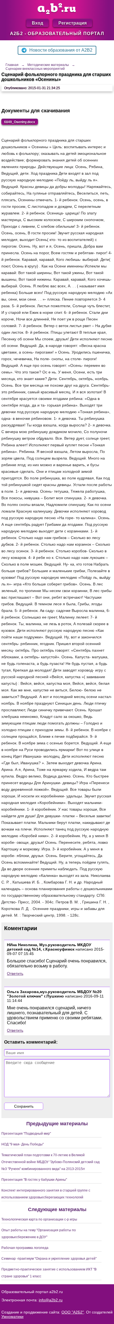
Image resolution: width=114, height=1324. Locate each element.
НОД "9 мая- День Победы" (22, 1144)
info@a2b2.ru (51, 1300)
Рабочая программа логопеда (24, 1248)
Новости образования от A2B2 (60, 50)
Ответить (15, 973)
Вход (37, 23)
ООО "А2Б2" (72, 1312)
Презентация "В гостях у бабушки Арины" (34, 1180)
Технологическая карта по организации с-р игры (39, 1219)
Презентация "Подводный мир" (26, 1133)
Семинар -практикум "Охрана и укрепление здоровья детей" (49, 1259)
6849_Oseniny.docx (19, 121)
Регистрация (72, 23)
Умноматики (12, 1316)
